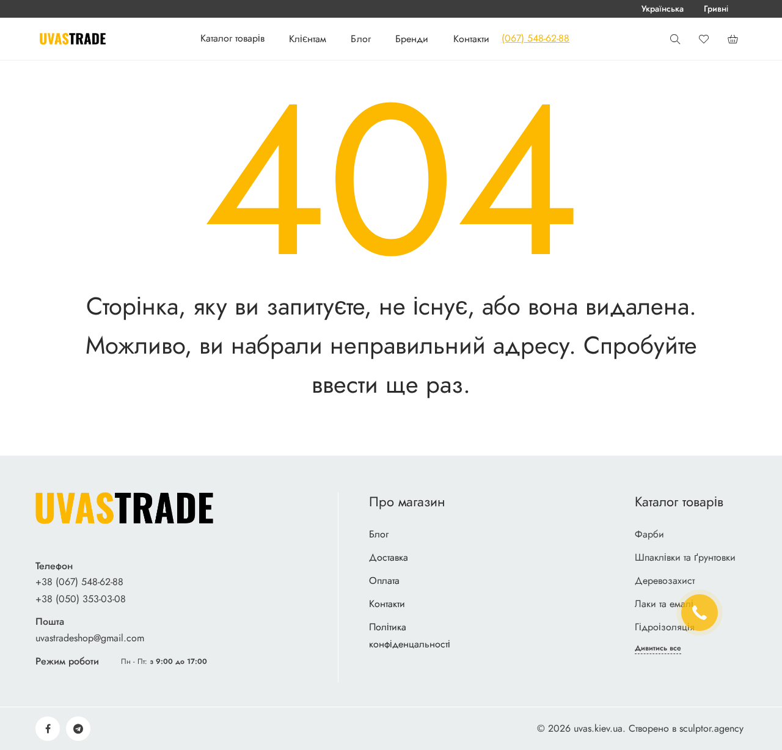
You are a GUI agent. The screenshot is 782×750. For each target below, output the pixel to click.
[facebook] (47, 728)
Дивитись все (658, 648)
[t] (78, 728)
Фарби (649, 534)
